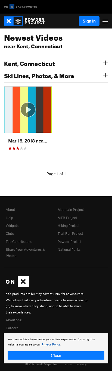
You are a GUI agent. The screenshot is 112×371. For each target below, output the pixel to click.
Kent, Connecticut (29, 63)
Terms (67, 364)
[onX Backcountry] (21, 7)
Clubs (10, 233)
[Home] (27, 21)
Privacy (81, 364)
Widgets (12, 225)
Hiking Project (68, 225)
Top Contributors (19, 241)
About (10, 209)
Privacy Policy (51, 344)
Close (56, 355)
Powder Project (69, 241)
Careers (12, 328)
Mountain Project (71, 209)
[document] (56, 348)
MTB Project (67, 217)
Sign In (89, 20)
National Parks (69, 249)
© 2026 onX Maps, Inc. (41, 364)
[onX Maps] (17, 286)
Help (9, 217)
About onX (14, 320)
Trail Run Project (70, 233)
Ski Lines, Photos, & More (39, 75)
